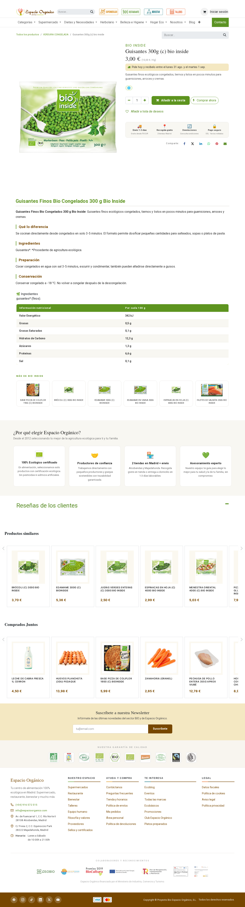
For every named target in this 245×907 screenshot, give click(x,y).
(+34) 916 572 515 (26, 804)
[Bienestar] (153, 12)
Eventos (149, 793)
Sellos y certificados (80, 830)
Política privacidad (213, 805)
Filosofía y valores (79, 817)
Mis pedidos (113, 811)
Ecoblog (150, 787)
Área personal (114, 817)
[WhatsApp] (209, 144)
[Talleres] (175, 12)
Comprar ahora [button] (206, 100)
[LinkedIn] (201, 144)
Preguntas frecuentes (119, 793)
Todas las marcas (155, 799)
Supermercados (78, 787)
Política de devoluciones (121, 823)
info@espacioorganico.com (31, 810)
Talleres (73, 805)
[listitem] (28, 576)
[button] (3, 548)
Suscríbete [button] (160, 728)
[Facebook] (184, 144)
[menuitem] (26, 22)
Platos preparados (156, 823)
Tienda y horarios (116, 799)
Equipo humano (77, 811)
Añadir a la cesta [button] (172, 100)
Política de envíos (117, 805)
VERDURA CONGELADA (56, 34)
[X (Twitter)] (49, 899)
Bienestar (74, 799)
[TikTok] (31, 899)
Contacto (220, 22)
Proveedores (76, 823)
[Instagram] (22, 899)
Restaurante (75, 793)
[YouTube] (58, 899)
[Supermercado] (108, 12)
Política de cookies (213, 793)
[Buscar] (92, 12)
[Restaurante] (130, 12)
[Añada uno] (145, 100)
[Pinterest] (217, 144)
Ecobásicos (152, 805)
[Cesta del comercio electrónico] (204, 12)
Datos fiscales (210, 787)
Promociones (153, 811)
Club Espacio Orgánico (158, 817)
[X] (192, 144)
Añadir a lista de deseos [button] (146, 111)
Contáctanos (114, 787)
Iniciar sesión (219, 12)
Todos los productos (27, 34)
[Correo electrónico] (225, 144)
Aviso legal (208, 799)
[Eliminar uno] (129, 100)
